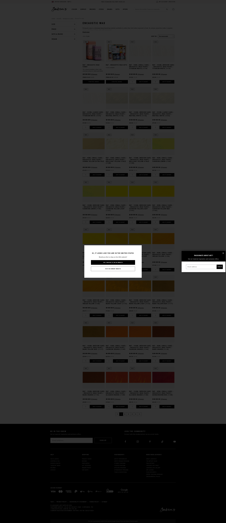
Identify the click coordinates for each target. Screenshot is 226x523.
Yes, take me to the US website (113, 262)
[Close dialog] (223, 253)
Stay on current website (113, 268)
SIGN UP (220, 266)
